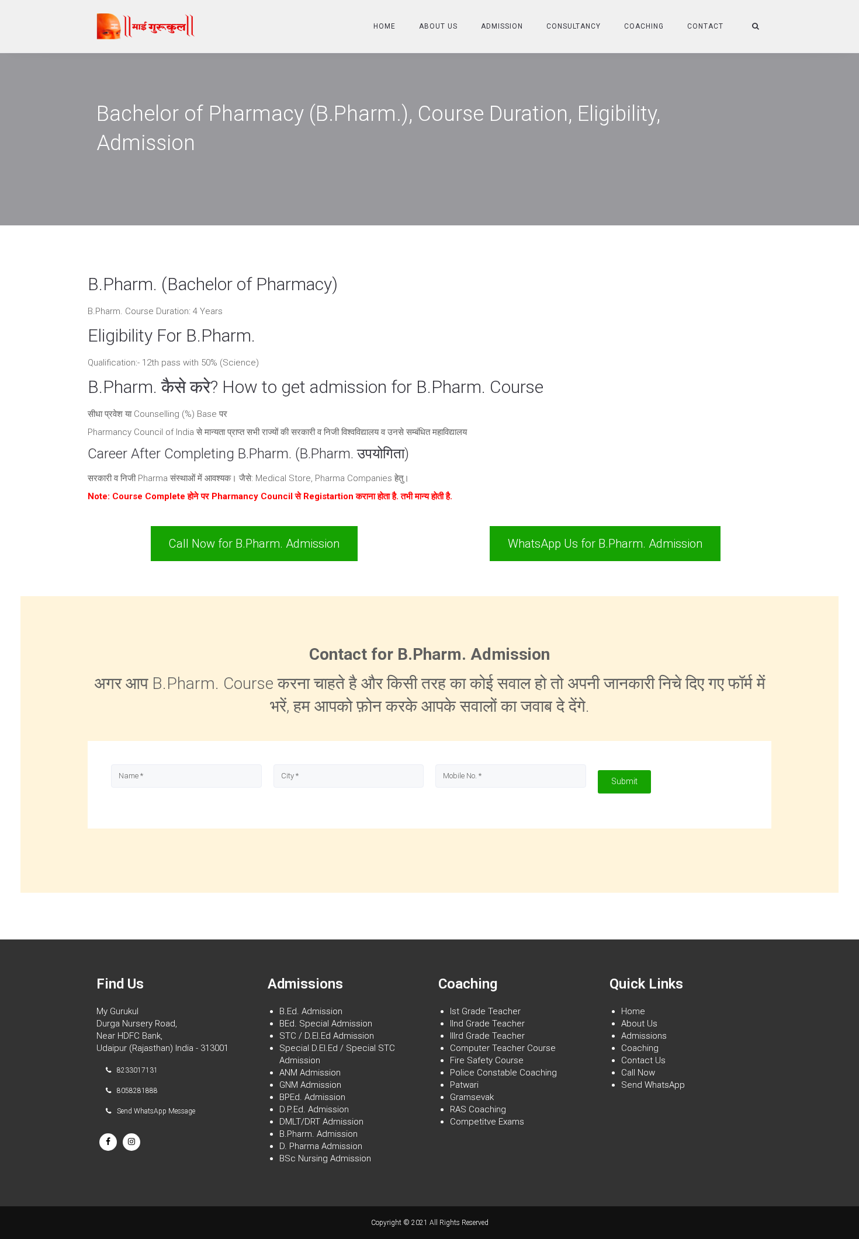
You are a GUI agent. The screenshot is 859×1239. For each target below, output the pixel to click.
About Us (438, 26)
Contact (705, 26)
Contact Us (643, 1060)
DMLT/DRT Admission (321, 1121)
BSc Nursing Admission (325, 1158)
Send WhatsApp (653, 1085)
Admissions (644, 1036)
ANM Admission (310, 1072)
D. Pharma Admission (320, 1146)
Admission (502, 26)
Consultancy (573, 26)
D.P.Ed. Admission (314, 1109)
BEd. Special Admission (325, 1023)
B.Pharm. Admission (318, 1134)
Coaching (644, 26)
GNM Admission (310, 1085)
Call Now (638, 1072)
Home (384, 26)
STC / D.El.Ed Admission (326, 1036)
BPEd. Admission (312, 1097)
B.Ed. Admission (310, 1011)
